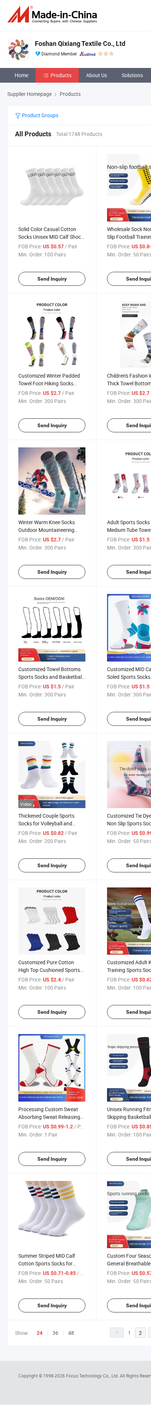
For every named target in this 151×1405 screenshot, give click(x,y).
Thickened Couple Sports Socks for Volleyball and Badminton (46, 823)
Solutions (132, 75)
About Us (96, 75)
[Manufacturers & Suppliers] (53, 14)
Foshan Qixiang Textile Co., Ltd (80, 43)
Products (61, 75)
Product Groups (39, 115)
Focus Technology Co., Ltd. (93, 1376)
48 (71, 1332)
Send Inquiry (52, 279)
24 (40, 1333)
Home (21, 75)
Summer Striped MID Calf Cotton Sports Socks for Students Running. (46, 1263)
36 (55, 1332)
